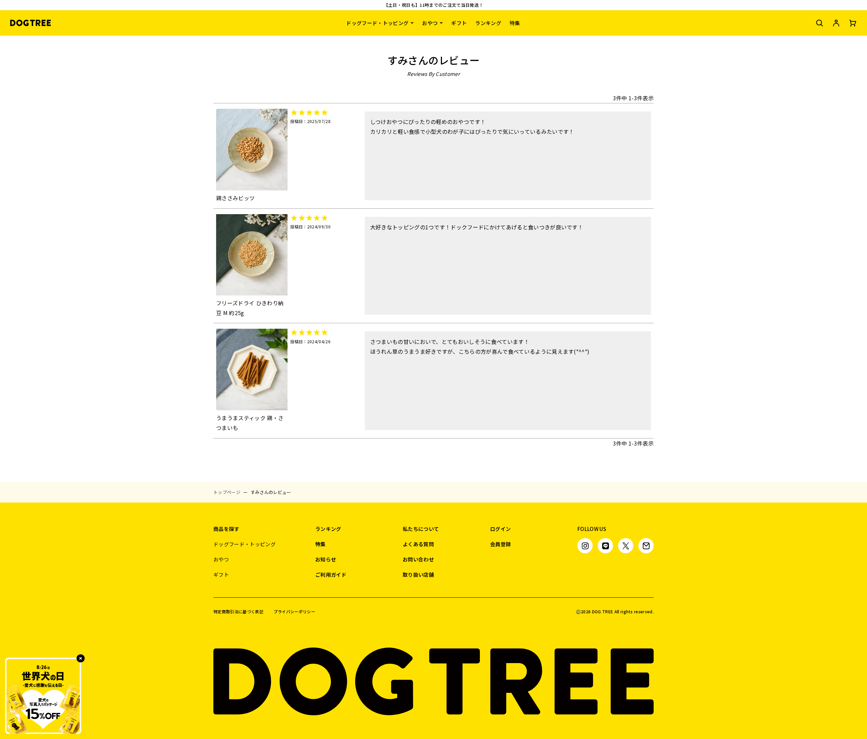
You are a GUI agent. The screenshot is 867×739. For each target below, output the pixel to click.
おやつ (430, 22)
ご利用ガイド (330, 574)
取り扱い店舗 (418, 574)
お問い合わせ (418, 559)
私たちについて (421, 528)
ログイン (500, 528)
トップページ (226, 492)
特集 (515, 22)
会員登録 (500, 544)
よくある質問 (418, 544)
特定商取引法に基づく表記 (238, 612)
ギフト (459, 22)
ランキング (488, 22)
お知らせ (325, 559)
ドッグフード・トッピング (377, 22)
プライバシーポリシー (294, 612)
